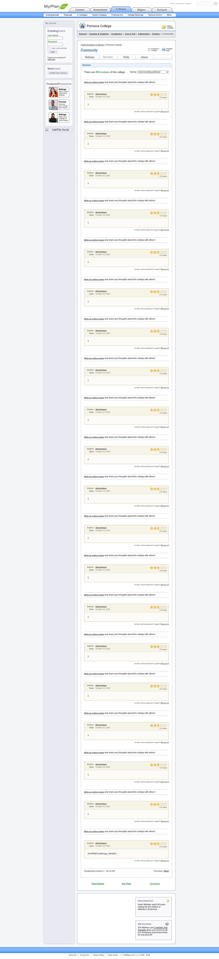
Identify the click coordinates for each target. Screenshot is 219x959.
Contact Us (84, 955)
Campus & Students (99, 34)
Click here (51, 59)
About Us (180, 3)
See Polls (126, 884)
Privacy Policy (98, 955)
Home (172, 3)
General (83, 34)
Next (166, 871)
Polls (126, 57)
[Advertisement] (106, 918)
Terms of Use (113, 955)
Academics (116, 34)
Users (144, 57)
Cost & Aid (130, 34)
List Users (155, 884)
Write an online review (94, 82)
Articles (156, 34)
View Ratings (98, 884)
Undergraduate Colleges (93, 45)
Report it (164, 111)
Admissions (144, 34)
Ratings (89, 57)
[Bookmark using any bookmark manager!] (59, 131)
